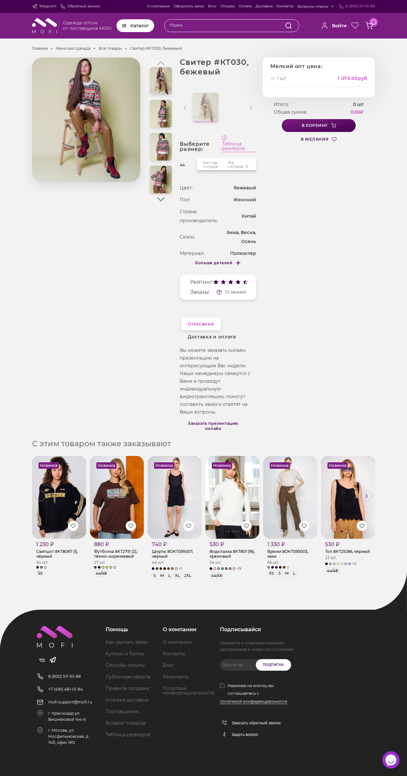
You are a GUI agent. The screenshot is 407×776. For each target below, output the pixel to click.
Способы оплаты (125, 665)
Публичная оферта (128, 677)
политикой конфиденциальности (253, 701)
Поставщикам (122, 711)
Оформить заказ (189, 6)
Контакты (285, 6)
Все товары (110, 48)
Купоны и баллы (125, 654)
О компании (158, 6)
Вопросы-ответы (313, 6)
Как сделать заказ (126, 642)
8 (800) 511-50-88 (360, 6)
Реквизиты (176, 677)
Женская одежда (73, 48)
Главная (40, 48)
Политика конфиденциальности (189, 690)
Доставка (264, 6)
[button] (161, 199)
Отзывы (228, 6)
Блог (212, 6)
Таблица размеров (233, 146)
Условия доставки (127, 700)
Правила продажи (128, 688)
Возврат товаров (126, 723)
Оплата (245, 6)
